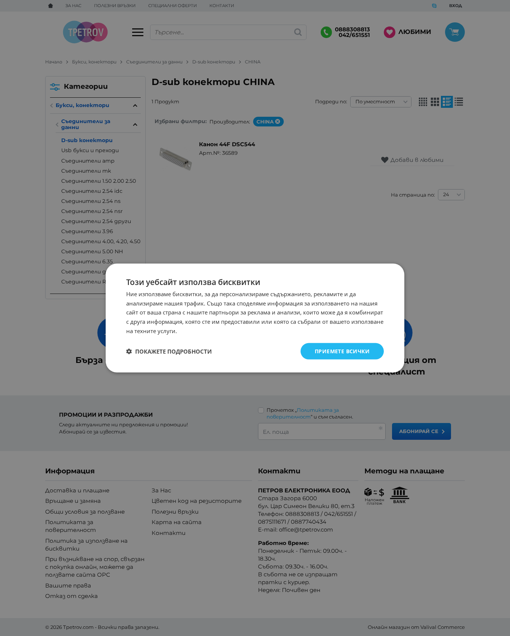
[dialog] (255, 318)
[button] (169, 351)
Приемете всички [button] (342, 350)
